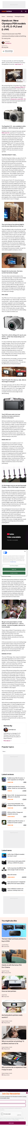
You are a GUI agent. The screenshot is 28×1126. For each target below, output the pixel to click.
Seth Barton (8, 43)
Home (3, 16)
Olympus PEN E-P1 (20, 87)
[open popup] (23, 80)
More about (7, 740)
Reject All (14, 569)
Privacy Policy (16, 1119)
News (4, 751)
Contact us (5, 1091)
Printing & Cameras (19, 16)
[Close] (25, 551)
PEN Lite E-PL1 (6, 133)
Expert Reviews (6, 11)
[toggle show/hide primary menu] (25, 11)
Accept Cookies (14, 573)
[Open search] (21, 11)
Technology (10, 16)
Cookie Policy (13, 561)
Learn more (18, 64)
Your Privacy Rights (14, 565)
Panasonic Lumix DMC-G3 (18, 99)
